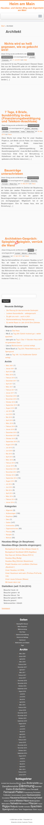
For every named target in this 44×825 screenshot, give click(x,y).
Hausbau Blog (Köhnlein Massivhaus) (19, 561)
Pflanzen (33, 803)
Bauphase (31, 54)
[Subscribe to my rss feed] (3, 17)
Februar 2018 (10, 377)
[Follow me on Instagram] (7, 17)
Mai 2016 (9, 417)
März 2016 (9, 423)
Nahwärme (16, 803)
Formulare (5, 131)
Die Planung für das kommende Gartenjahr (22, 310)
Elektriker (38, 786)
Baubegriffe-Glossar (22, 624)
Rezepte (8, 534)
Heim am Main (22, 3)
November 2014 (11, 472)
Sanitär (21, 806)
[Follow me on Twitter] (5, 17)
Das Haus (15, 330)
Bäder (41, 783)
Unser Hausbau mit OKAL (14, 570)
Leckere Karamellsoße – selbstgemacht (21, 313)
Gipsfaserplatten (34, 794)
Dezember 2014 (11, 469)
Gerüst (24, 795)
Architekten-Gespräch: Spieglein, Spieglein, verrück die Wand (22, 241)
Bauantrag (34, 128)
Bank (8, 783)
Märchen (24, 253)
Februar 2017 (10, 390)
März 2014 (9, 496)
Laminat (12, 800)
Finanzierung (28, 792)
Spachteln (36, 806)
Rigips (6, 806)
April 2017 (9, 384)
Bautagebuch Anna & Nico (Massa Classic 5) (21, 549)
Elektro (9, 788)
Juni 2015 (9, 450)
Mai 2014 (9, 490)
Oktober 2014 (10, 475)
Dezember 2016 (11, 396)
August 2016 (10, 408)
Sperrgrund (8, 809)
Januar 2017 (10, 393)
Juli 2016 (9, 411)
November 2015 (11, 435)
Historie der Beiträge (22, 637)
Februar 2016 (10, 426)
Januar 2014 (10, 502)
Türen (35, 809)
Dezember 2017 (11, 381)
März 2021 (9, 365)
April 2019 (9, 371)
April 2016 (9, 420)
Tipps (22, 645)
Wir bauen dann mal (12, 582)
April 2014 (9, 493)
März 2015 (9, 460)
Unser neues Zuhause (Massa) (16, 579)
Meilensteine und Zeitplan (22, 642)
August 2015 (10, 444)
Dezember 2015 (11, 432)
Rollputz (14, 806)
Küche (6, 801)
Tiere (20, 809)
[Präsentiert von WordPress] (33, 819)
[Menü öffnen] (40, 16)
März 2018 (9, 374)
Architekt (32, 57)
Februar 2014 (10, 499)
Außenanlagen (11, 513)
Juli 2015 (9, 447)
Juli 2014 (9, 484)
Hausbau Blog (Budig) (13, 558)
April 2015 (9, 457)
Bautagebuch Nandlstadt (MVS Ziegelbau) (21, 552)
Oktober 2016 (10, 402)
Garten (8, 522)
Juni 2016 (9, 414)
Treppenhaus (27, 809)
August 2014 (10, 481)
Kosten (23, 131)
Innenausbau (10, 525)
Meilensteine (6, 256)
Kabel (39, 797)
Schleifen (27, 807)
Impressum (6, 608)
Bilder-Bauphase (22, 626)
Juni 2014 (9, 487)
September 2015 (11, 441)
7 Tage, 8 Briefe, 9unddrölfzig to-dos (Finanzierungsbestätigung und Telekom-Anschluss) (21, 116)
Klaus (10, 134)
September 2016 (11, 405)
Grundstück (5, 798)
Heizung (31, 797)
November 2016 (11, 399)
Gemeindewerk (16, 795)
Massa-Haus (30, 131)
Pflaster (40, 804)
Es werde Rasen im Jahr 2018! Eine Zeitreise (23, 322)
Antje (25, 60)
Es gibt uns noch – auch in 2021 (18, 316)
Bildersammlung (22, 629)
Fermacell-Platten (13, 792)
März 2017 (9, 387)
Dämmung (26, 785)
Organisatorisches (7, 57)
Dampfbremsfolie (10, 786)
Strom (16, 809)
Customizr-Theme (27, 822)
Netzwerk (25, 804)
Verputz (40, 809)
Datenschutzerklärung (22, 634)
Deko (7, 519)
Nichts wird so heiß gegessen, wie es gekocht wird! (19, 46)
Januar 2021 (10, 368)
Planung (5, 128)
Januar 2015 (10, 466)
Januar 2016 (10, 429)
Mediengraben (34, 801)
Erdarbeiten (5, 60)
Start (3, 26)
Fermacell (34, 789)
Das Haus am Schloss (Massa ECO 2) (19, 555)
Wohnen (8, 537)
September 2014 (11, 478)
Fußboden (7, 795)
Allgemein (9, 510)
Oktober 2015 (10, 438)
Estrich (28, 789)
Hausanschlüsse (14, 131)
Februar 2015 (10, 463)
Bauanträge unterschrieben (12, 172)
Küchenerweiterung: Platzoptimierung (20, 319)
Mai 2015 (9, 453)
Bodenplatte (33, 782)
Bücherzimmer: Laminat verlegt (23, 345)
